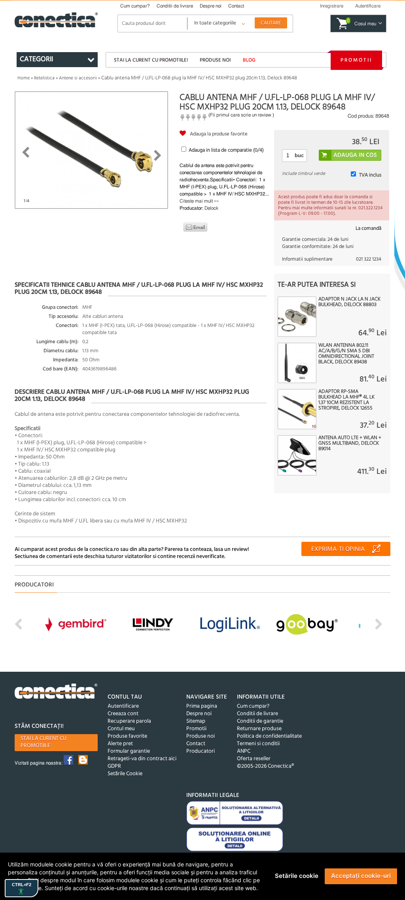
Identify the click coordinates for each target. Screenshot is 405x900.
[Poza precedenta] (25, 152)
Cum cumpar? (135, 6)
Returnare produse (259, 728)
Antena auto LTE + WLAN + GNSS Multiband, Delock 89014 (349, 443)
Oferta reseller (254, 758)
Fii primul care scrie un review (240, 115)
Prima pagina (201, 706)
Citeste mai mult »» (199, 201)
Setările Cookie (125, 773)
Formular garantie (129, 751)
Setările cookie (296, 875)
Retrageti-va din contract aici (142, 758)
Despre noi (210, 6)
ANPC (243, 751)
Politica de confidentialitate (269, 736)
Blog (249, 60)
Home (23, 78)
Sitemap (195, 721)
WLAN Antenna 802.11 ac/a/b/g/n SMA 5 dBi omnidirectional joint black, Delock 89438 (346, 354)
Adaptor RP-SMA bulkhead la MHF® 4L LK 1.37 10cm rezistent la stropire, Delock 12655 (346, 400)
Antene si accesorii (78, 78)
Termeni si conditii (258, 743)
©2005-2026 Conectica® (265, 766)
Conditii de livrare (175, 6)
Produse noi (215, 60)
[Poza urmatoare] (158, 155)
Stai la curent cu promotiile (43, 742)
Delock (211, 208)
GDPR (114, 766)
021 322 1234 (368, 259)
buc (299, 155)
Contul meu (121, 728)
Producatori (200, 751)
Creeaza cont (123, 713)
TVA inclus (370, 175)
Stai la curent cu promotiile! (151, 60)
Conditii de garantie (260, 721)
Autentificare (123, 706)
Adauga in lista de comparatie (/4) (226, 150)
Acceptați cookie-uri (361, 875)
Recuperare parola (129, 721)
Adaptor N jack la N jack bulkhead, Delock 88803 (349, 302)
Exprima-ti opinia (338, 549)
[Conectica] (56, 692)
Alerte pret (120, 743)
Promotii (356, 60)
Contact (236, 6)
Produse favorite (127, 736)
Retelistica (44, 78)
